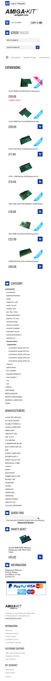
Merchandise (11, 394)
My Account (9, 670)
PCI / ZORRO (11, 371)
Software (9, 390)
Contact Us (10, 577)
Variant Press (11, 499)
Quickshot (10, 473)
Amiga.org (9, 430)
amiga (8, 299)
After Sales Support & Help (15, 653)
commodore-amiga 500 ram (18, 348)
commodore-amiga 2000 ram (19, 358)
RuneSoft (9, 483)
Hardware (15, 58)
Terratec (9, 496)
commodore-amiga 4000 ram (19, 361)
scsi (7, 381)
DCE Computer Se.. (13, 447)
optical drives (11, 367)
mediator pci (10, 338)
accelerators (10, 292)
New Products (10, 659)
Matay (7, 470)
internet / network (12, 325)
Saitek (8, 486)
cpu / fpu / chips (12, 312)
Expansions (11, 345)
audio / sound (11, 305)
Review (8, 677)
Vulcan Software (13, 506)
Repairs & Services (13, 400)
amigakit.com (11, 434)
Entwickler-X (11, 457)
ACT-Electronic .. (13, 421)
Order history (10, 673)
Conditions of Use (12, 574)
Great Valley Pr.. (13, 460)
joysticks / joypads (13, 328)
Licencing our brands (13, 642)
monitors (9, 364)
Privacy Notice (11, 572)
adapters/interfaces (13, 296)
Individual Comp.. (12, 463)
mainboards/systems (13, 335)
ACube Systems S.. (13, 424)
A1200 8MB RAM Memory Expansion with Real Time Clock (20, 550)
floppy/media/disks (13, 315)
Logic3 (8, 466)
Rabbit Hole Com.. (13, 476)
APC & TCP (9, 437)
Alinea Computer (13, 427)
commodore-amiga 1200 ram (19, 354)
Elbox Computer (12, 453)
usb (7, 384)
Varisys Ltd (10, 502)
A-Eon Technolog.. (13, 417)
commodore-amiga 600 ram (18, 351)
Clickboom (10, 440)
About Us (8, 630)
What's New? (18, 529)
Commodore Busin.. (14, 444)
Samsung (9, 489)
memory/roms (29, 58)
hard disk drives (12, 322)
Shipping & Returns (13, 570)
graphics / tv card (12, 318)
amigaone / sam (12, 302)
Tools (8, 403)
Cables (8, 387)
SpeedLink (9, 493)
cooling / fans (11, 309)
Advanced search (11, 633)
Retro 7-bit (10, 479)
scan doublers (11, 377)
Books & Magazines (13, 397)
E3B (6, 450)
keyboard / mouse (12, 332)
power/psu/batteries (13, 374)
